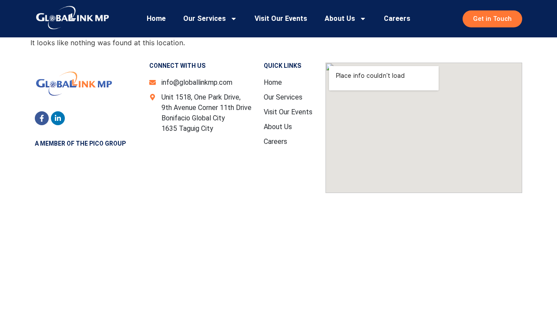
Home (156, 18)
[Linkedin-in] (58, 118)
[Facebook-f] (42, 118)
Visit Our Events (281, 18)
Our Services (204, 18)
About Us (340, 18)
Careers (397, 18)
